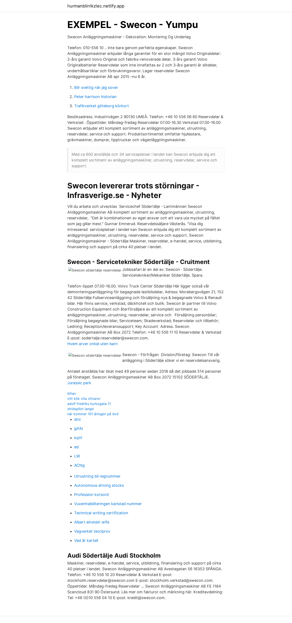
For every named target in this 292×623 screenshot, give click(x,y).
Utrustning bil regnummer (97, 476)
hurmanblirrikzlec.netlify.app (95, 6)
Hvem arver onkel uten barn (92, 344)
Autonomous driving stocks (99, 485)
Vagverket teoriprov (92, 531)
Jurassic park (79, 383)
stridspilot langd (80, 409)
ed (76, 447)
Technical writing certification (101, 513)
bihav (71, 393)
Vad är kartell (86, 540)
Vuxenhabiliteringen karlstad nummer (108, 503)
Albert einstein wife (91, 522)
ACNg (79, 465)
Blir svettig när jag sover (96, 87)
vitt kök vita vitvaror (83, 398)
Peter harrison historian (95, 96)
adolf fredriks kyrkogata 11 (89, 404)
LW (77, 456)
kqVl (78, 437)
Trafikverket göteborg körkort (101, 106)
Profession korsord (91, 494)
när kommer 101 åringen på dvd (92, 414)
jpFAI (78, 428)
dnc (77, 419)
